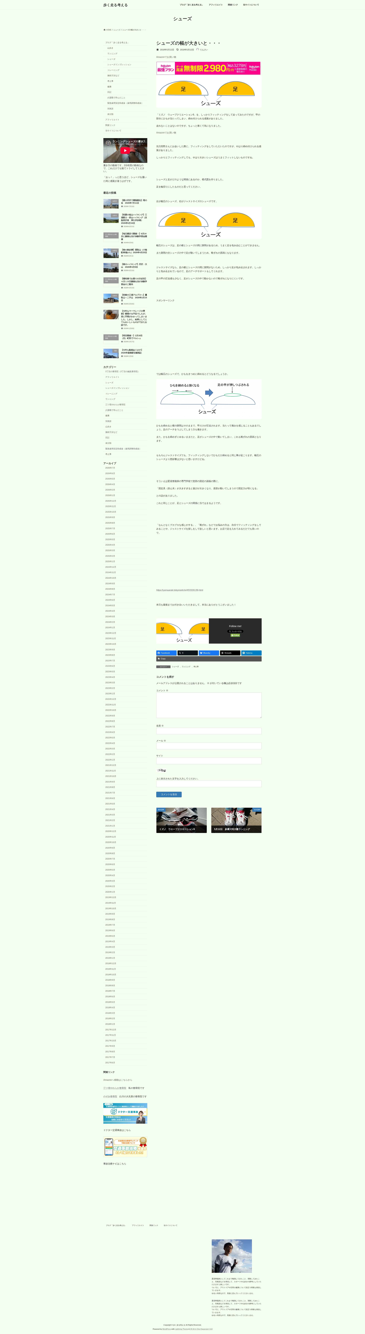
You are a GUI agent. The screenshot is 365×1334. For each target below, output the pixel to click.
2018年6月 (110, 996)
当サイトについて (113, 130)
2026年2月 (110, 490)
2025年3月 (110, 550)
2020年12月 (110, 831)
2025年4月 (110, 545)
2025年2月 (110, 556)
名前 (160, 726)
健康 (109, 86)
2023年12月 (110, 633)
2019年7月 (110, 925)
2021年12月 (110, 765)
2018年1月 (110, 1024)
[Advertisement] (209, 330)
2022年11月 (110, 705)
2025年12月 (110, 501)
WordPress (166, 1329)
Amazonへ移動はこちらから (117, 1080)
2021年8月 (110, 787)
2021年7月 (110, 793)
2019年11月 (110, 903)
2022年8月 (110, 721)
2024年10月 (110, 578)
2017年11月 (110, 1035)
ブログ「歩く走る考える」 (117, 42)
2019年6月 (110, 930)
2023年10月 (110, 644)
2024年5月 (110, 605)
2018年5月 (110, 1002)
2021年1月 (110, 826)
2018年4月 (110, 1007)
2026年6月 (110, 473)
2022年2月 (110, 754)
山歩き (110, 48)
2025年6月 (110, 534)
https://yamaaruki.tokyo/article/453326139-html (179, 590)
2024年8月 (110, 589)
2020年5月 (110, 870)
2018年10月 (110, 974)
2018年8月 (110, 985)
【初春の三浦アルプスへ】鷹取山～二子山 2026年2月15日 (134, 298)
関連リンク (110, 125)
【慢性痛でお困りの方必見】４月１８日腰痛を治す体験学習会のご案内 (134, 281)
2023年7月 (110, 660)
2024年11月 (110, 572)
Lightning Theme (181, 1329)
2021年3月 (110, 815)
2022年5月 (110, 737)
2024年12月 (110, 567)
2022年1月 (110, 760)
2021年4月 (110, 809)
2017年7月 (110, 1057)
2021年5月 (110, 804)
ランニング (186, 667)
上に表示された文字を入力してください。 (178, 778)
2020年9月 (110, 848)
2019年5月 (110, 936)
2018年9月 (110, 980)
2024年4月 (110, 611)
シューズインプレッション (119, 64)
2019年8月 (110, 919)
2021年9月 (110, 782)
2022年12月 (110, 699)
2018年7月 (110, 991)
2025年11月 (110, 506)
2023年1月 (110, 694)
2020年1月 (110, 892)
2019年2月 (110, 952)
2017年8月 (110, 1051)
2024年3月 (110, 616)
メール (161, 740)
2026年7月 (110, 468)
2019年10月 (110, 908)
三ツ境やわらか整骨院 (115, 404)
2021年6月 (110, 798)
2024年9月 (110, 583)
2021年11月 (110, 771)
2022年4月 (110, 743)
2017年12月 (110, 1029)
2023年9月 (110, 649)
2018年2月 (110, 1018)
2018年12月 (110, 963)
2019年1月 (110, 958)
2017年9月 (110, 1046)
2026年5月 (110, 479)
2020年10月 (110, 842)
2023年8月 (110, 655)
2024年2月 (110, 622)
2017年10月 (110, 1040)
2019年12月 (110, 897)
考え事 (196, 667)
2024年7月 (110, 594)
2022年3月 (110, 749)
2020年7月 (110, 859)
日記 (109, 92)
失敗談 (110, 108)
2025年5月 (110, 539)
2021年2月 (110, 820)
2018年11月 (110, 969)
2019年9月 (110, 914)
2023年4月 (110, 677)
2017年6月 (110, 1062)
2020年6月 (110, 864)
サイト (159, 755)
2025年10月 (110, 512)
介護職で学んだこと (116, 97)
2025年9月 (110, 517)
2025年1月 (110, 561)
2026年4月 (110, 484)
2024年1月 (110, 627)
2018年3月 (110, 1013)
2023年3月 (110, 682)
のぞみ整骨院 (110, 1096)
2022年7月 (110, 727)
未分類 (110, 114)
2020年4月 (110, 875)
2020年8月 (110, 853)
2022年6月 (110, 732)
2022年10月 (110, 710)
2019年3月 (110, 947)
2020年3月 (110, 881)
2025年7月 (110, 528)
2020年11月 (110, 837)
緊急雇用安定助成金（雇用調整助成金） (125, 103)
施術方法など (113, 75)
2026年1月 (110, 495)
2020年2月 (110, 886)
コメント (162, 690)
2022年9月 (110, 716)
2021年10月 (110, 776)
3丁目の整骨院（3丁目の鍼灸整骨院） (122, 371)
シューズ (175, 667)
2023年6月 (110, 666)
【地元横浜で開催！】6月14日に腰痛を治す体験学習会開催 (134, 236)
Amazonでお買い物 (166, 57)
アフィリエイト (112, 119)
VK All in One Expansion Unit (201, 1329)
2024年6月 (110, 600)
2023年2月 (110, 688)
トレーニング (113, 70)
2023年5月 (110, 671)
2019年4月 (110, 941)
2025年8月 (110, 523)
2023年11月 (110, 638)
